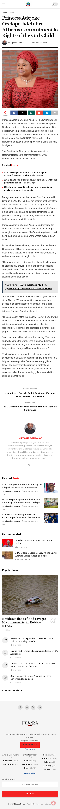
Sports (46, 769)
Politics (46, 758)
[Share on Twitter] (22, 113)
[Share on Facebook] (14, 113)
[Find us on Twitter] (33, 707)
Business (7, 761)
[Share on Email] (39, 113)
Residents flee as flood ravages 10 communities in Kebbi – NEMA (24, 622)
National (26, 764)
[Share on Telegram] (47, 113)
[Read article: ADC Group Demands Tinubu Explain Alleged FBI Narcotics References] (51, 488)
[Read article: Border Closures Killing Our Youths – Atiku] (7, 543)
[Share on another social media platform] (54, 113)
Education (8, 764)
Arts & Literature (10, 755)
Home (4, 13)
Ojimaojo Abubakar (19, 42)
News (11, 13)
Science (48, 762)
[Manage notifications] (53, 803)
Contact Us (30, 745)
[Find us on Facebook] (20, 707)
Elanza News (19, 804)
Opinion (47, 755)
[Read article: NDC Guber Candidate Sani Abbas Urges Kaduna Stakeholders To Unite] (7, 555)
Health (27, 761)
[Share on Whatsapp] (31, 113)
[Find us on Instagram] (27, 707)
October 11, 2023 (39, 42)
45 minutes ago (24, 559)
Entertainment (30, 755)
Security (47, 766)
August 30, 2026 (31, 491)
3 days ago (22, 547)
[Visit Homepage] (28, 4)
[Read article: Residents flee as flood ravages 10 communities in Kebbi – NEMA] (30, 595)
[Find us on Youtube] (39, 707)
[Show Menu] (3, 4)
